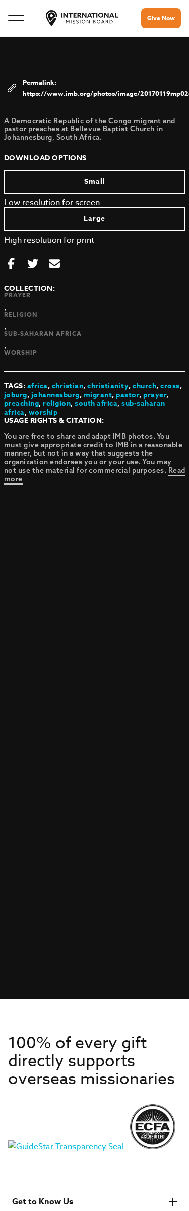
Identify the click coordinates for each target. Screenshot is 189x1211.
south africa (96, 403)
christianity (108, 386)
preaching (21, 403)
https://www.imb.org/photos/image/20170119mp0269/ (102, 93)
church (144, 386)
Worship (20, 352)
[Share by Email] (54, 264)
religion (57, 403)
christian (68, 386)
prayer (154, 395)
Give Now (161, 18)
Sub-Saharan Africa (43, 333)
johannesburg (55, 395)
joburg (15, 395)
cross (170, 386)
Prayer (17, 295)
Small (94, 181)
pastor (127, 395)
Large (94, 218)
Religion (20, 314)
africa (37, 386)
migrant (98, 395)
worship (43, 412)
